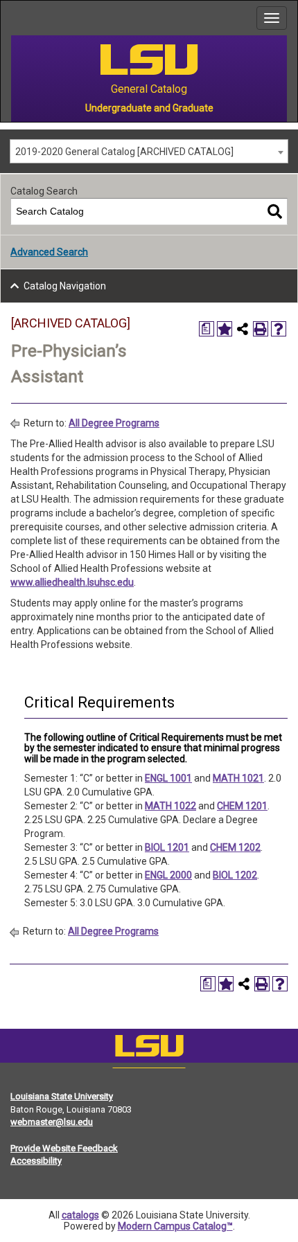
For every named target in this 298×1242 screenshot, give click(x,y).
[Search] (275, 211)
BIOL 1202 (235, 875)
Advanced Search (49, 252)
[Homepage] (149, 1049)
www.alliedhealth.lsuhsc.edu (72, 582)
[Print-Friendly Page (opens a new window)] (260, 328)
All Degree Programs (114, 423)
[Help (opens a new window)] (278, 328)
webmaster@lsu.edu (51, 1122)
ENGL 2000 (168, 875)
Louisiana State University (61, 1096)
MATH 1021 (238, 778)
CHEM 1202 (235, 847)
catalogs (80, 1215)
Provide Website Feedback (64, 1148)
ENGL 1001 (168, 778)
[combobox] (149, 151)
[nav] (11, 18)
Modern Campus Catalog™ (175, 1226)
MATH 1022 (170, 805)
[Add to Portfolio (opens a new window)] (224, 328)
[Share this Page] (242, 328)
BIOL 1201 (167, 847)
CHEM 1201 (242, 805)
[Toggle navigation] (271, 18)
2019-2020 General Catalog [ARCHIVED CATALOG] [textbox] (124, 151)
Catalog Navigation (65, 285)
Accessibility (36, 1160)
